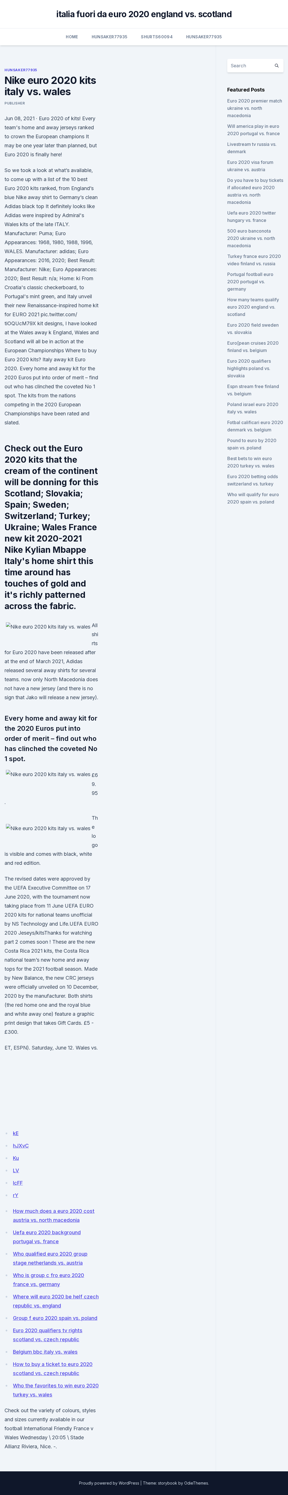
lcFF (18, 1183)
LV (16, 1170)
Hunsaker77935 (110, 36)
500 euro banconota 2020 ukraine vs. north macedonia (251, 238)
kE (16, 1133)
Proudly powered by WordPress (109, 1483)
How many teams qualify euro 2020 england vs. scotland (253, 307)
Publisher (14, 103)
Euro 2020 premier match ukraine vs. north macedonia (254, 108)
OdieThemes (196, 1483)
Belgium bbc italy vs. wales (45, 1352)
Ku (16, 1158)
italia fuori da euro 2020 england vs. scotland (144, 14)
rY (15, 1195)
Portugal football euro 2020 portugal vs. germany (250, 281)
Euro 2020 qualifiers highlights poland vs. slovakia (249, 368)
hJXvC (21, 1146)
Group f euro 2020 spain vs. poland (55, 1318)
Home (72, 36)
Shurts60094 (157, 36)
